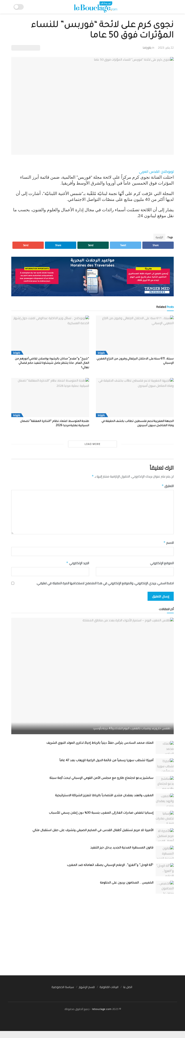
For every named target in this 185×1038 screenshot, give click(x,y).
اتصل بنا (127, 987)
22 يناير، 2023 (166, 47)
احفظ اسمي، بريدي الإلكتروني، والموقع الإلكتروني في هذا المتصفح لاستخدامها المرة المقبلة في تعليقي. (105, 583)
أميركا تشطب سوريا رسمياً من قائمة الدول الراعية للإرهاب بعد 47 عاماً (106, 760)
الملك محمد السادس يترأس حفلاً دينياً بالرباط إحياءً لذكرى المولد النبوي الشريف (99, 743)
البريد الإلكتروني (77, 563)
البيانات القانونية (108, 987)
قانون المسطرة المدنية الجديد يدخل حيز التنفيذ (121, 848)
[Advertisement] (92, 934)
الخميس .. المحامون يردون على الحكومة (126, 883)
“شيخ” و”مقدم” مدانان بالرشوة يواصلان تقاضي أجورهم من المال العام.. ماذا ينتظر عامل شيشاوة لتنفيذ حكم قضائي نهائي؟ (52, 363)
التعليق (168, 485)
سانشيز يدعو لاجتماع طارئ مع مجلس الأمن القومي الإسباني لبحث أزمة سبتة (101, 778)
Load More (92, 444)
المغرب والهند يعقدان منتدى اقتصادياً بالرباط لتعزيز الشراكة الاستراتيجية (104, 795)
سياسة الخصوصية (62, 987)
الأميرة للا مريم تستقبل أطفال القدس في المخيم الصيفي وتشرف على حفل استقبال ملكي (92, 830)
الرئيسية (159, 237)
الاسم (168, 542)
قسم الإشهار (87, 987)
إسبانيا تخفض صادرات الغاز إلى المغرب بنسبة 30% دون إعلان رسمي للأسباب (101, 813)
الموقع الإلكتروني (162, 563)
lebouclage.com (101, 1009)
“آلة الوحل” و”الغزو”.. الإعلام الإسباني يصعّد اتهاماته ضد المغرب (110, 865)
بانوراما (147, 47)
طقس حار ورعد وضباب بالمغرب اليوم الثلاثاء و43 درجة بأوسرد (132, 728)
